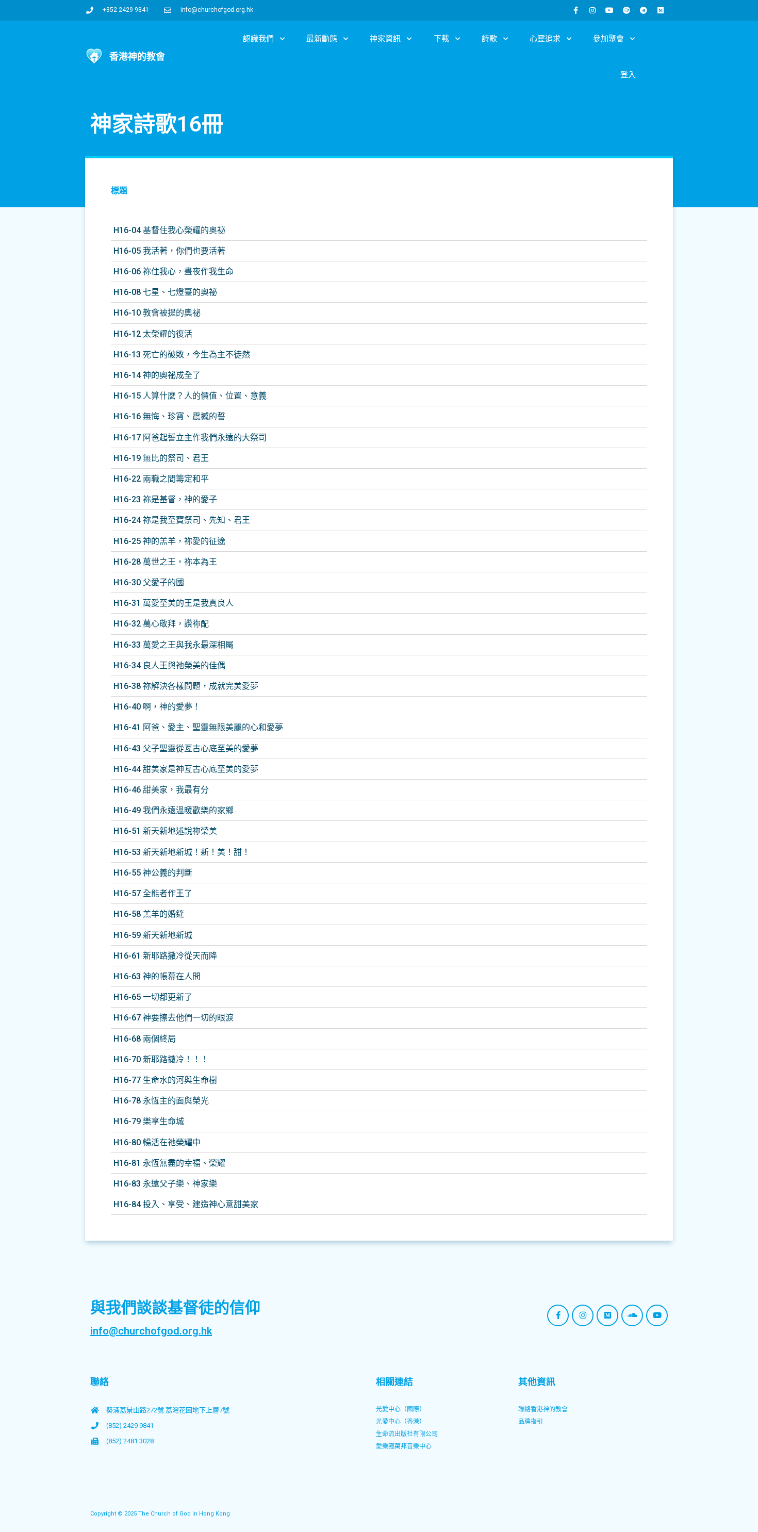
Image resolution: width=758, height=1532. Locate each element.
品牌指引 (530, 1421)
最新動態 (321, 38)
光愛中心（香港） (400, 1421)
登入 (628, 74)
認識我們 (258, 38)
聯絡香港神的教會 (543, 1409)
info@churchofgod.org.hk (151, 1331)
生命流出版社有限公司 (407, 1434)
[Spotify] (626, 10)
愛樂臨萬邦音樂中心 (404, 1446)
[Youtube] (609, 10)
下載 (441, 38)
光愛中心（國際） (400, 1409)
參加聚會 (608, 38)
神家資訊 (385, 38)
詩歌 (489, 38)
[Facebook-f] (575, 10)
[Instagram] (592, 10)
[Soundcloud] (632, 1315)
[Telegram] (643, 10)
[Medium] (660, 10)
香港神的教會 (137, 56)
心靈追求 (545, 38)
